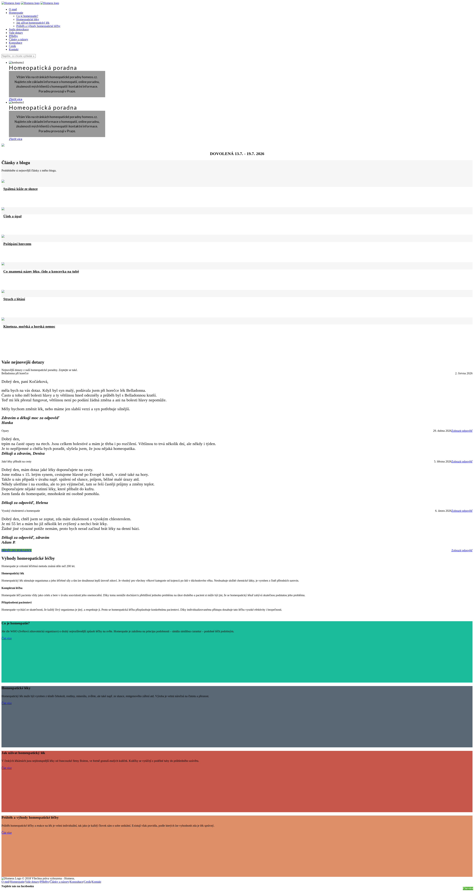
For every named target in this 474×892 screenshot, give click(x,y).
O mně (5, 881)
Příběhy (44, 881)
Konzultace (76, 881)
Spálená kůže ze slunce (20, 189)
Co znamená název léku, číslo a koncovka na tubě (41, 271)
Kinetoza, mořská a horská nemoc (29, 326)
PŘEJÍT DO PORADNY (16, 550)
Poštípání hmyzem (17, 244)
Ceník (87, 881)
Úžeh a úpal (12, 216)
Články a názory (59, 881)
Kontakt (96, 881)
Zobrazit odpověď (462, 430)
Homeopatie (17, 881)
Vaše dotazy (32, 881)
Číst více (6, 638)
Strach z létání (14, 299)
